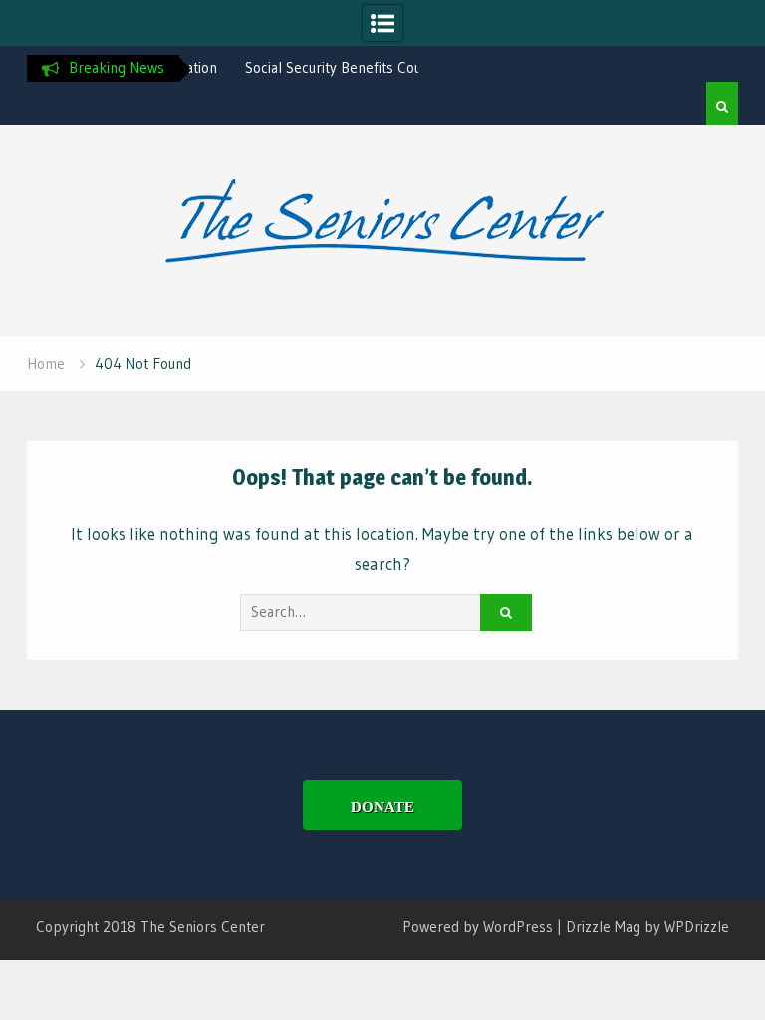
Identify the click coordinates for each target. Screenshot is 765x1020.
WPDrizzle (696, 926)
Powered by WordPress (477, 926)
